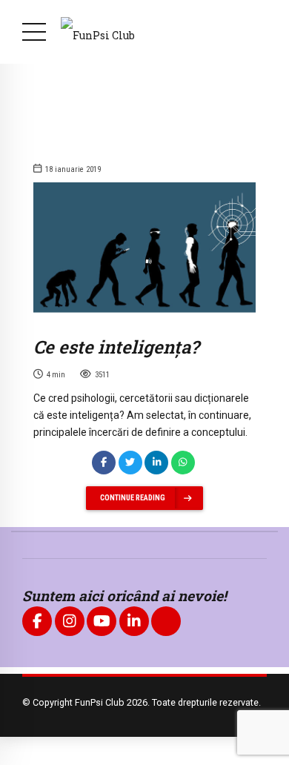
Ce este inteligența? (116, 347)
